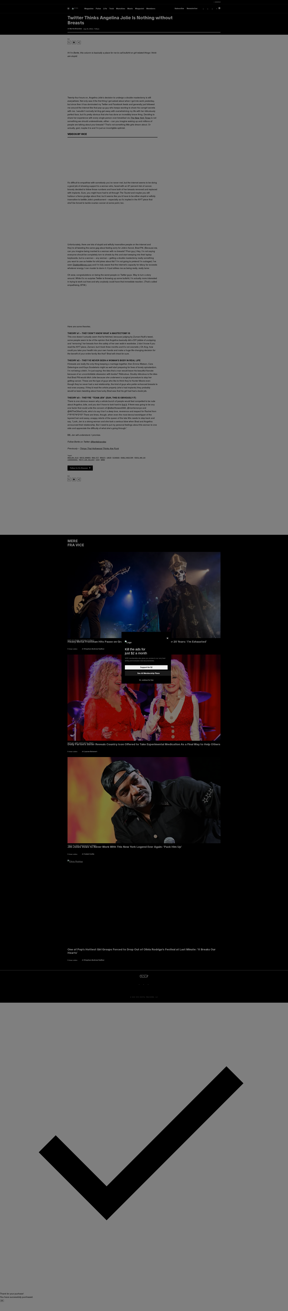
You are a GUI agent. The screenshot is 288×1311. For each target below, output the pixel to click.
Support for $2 (146, 667)
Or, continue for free (146, 680)
